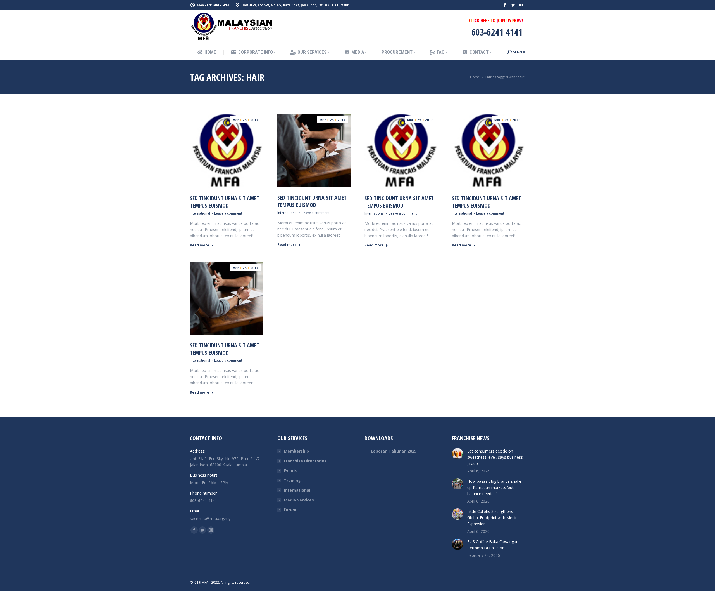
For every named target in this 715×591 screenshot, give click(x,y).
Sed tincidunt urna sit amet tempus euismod (224, 201)
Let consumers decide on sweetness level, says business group (495, 457)
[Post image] (457, 453)
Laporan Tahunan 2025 (393, 451)
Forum (290, 509)
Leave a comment (228, 213)
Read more (199, 245)
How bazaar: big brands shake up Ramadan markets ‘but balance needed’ (494, 487)
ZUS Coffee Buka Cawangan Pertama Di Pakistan (492, 544)
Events (290, 470)
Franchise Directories (305, 460)
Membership (296, 451)
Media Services (299, 500)
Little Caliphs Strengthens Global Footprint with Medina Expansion (493, 517)
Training (292, 480)
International (200, 213)
